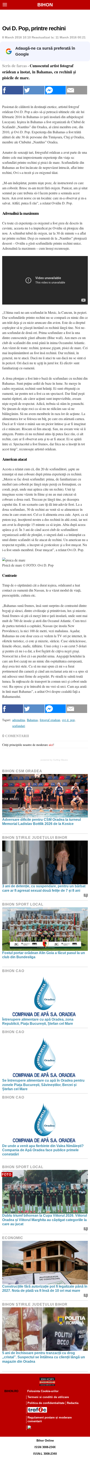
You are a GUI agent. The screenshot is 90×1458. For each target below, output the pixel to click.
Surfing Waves (60, 760)
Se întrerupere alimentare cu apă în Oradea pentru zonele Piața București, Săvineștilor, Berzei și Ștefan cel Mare (43, 1085)
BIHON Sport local (22, 904)
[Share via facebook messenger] (55, 90)
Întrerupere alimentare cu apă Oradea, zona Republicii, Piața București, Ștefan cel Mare (37, 1021)
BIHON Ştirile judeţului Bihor (35, 837)
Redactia (72, 1403)
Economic (12, 1238)
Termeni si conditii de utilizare (48, 1397)
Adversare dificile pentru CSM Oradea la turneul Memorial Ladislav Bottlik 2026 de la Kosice (41, 822)
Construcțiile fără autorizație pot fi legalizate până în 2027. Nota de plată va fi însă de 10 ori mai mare (44, 1288)
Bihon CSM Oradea (22, 771)
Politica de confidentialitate (46, 1403)
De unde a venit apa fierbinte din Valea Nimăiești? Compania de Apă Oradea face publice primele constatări (43, 1150)
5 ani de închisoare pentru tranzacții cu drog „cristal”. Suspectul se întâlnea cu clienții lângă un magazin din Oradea (43, 1357)
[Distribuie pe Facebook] (12, 90)
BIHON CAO (13, 971)
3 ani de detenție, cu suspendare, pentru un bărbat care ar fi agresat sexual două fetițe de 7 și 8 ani (43, 888)
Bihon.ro (11, 1391)
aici (51, 745)
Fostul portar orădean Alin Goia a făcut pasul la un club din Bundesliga (43, 955)
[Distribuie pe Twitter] (34, 90)
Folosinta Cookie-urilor (43, 1391)
